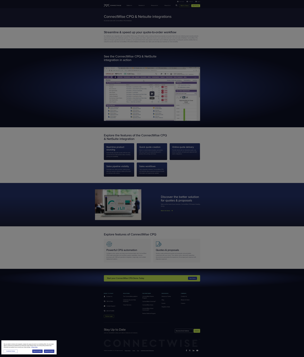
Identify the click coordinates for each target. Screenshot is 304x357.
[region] (29, 347)
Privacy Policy (34, 347)
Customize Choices (10, 351)
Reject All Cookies (37, 351)
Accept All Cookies (49, 351)
